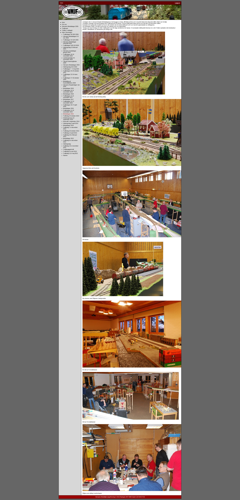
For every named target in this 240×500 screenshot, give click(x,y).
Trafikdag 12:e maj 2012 (70, 153)
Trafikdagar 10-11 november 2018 (68, 91)
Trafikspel (65, 28)
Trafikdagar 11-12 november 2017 (68, 96)
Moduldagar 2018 (68, 94)
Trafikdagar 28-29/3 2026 (70, 34)
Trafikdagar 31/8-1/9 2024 (71, 45)
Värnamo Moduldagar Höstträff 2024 (69, 42)
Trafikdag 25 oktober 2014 (71, 116)
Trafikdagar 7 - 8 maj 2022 (71, 69)
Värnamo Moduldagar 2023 (71, 65)
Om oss (64, 24)
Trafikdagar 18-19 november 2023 (68, 55)
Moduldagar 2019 (68, 88)
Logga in (177, 3)
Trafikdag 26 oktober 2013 (71, 131)
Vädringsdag (67, 144)
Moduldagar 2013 (68, 138)
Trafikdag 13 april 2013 (70, 133)
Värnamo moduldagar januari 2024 (69, 51)
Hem (63, 22)
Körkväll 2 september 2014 (71, 121)
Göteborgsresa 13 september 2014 (68, 118)
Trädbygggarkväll (68, 149)
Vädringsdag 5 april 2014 (70, 123)
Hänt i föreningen (67, 32)
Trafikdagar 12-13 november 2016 (68, 102)
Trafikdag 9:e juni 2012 (70, 151)
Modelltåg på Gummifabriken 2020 (69, 82)
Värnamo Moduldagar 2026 (70, 26)
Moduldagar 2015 (68, 114)
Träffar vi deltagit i (67, 30)
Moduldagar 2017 (68, 99)
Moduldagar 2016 (68, 108)
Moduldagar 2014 (68, 125)
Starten (65, 155)
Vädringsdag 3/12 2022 (70, 67)
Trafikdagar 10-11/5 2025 (70, 40)
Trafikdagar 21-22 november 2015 (68, 111)
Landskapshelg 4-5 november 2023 (69, 58)
